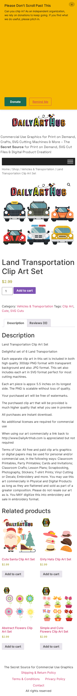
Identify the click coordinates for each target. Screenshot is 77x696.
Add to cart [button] (13, 574)
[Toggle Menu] (70, 161)
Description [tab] (15, 323)
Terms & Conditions (26, 679)
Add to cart (24, 290)
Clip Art (67, 306)
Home (6, 169)
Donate (15, 102)
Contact (38, 685)
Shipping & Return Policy (38, 672)
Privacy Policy (55, 679)
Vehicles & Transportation (37, 169)
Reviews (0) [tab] (38, 323)
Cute (5, 311)
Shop (15, 169)
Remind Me (40, 102)
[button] (68, 184)
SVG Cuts (17, 311)
